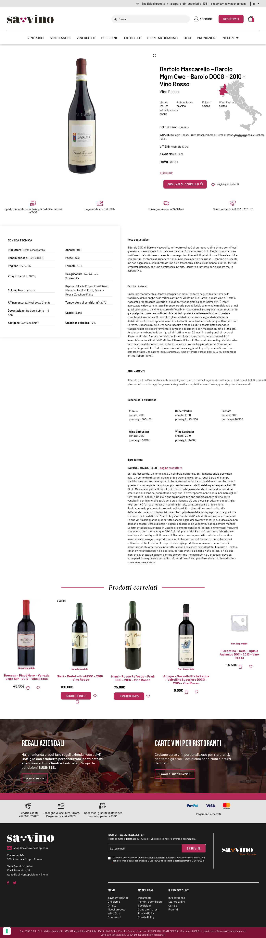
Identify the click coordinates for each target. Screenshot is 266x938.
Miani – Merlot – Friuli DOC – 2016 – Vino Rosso (80, 677)
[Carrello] (251, 19)
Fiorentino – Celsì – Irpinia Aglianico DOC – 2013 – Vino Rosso (239, 654)
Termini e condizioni (150, 901)
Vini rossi (35, 38)
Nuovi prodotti (117, 909)
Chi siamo (114, 901)
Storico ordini (176, 901)
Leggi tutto (30, 688)
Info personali (176, 897)
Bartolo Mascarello (34, 249)
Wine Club (114, 913)
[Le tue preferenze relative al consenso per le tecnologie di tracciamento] (7, 931)
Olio (187, 38)
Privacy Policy (146, 913)
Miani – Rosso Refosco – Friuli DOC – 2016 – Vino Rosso (133, 678)
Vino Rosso (169, 91)
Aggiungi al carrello (183, 184)
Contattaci (114, 917)
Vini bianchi (60, 38)
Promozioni (207, 38)
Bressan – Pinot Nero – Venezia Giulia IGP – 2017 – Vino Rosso (26, 677)
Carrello (173, 905)
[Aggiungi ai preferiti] (38, 688)
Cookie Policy (146, 917)
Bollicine (109, 38)
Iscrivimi (194, 848)
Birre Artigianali (162, 38)
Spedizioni (144, 905)
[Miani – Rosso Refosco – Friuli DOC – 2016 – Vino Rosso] (133, 635)
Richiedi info (75, 696)
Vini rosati (86, 38)
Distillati (132, 38)
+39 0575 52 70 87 (242, 209)
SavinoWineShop (118, 897)
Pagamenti (144, 897)
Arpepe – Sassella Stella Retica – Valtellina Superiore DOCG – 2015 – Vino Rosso (186, 679)
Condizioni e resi (148, 909)
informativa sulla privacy (160, 857)
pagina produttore (171, 467)
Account (206, 19)
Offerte (112, 905)
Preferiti (173, 909)
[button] (154, 55)
